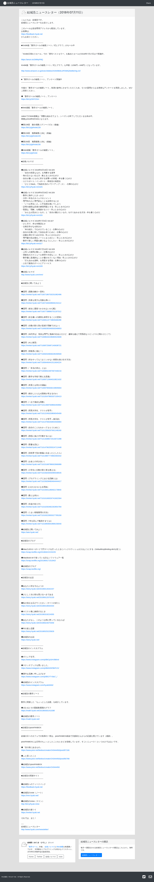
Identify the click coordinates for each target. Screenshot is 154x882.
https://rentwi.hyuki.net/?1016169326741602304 (41, 498)
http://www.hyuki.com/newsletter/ (35, 829)
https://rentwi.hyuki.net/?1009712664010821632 (41, 379)
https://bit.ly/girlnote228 (31, 127)
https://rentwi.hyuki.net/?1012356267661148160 (41, 430)
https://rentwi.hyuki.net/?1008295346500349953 (41, 328)
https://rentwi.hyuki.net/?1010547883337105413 (41, 396)
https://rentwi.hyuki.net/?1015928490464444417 (41, 481)
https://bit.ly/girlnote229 (31, 136)
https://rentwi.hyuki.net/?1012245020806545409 (41, 413)
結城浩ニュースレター (17, 3)
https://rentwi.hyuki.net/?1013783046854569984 (41, 422)
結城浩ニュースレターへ (91, 855)
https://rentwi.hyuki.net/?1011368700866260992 (41, 405)
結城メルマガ (50, 847)
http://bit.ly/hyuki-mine (30, 804)
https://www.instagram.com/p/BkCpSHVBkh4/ (40, 660)
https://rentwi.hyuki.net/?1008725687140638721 (41, 345)
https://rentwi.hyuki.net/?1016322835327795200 (41, 515)
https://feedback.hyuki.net (32, 34)
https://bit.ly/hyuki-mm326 (32, 215)
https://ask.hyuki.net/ (29, 532)
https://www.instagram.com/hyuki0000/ (37, 685)
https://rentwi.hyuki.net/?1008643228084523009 (41, 337)
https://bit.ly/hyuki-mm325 (32, 187)
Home (31, 857)
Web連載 (59, 847)
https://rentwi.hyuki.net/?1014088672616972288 (41, 439)
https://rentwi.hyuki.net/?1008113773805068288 (41, 320)
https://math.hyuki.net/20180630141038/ (38, 711)
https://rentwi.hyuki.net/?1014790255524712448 (41, 447)
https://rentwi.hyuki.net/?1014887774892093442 (41, 456)
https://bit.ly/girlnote (29, 153)
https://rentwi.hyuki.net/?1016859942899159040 (41, 524)
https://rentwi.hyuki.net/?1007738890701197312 (41, 311)
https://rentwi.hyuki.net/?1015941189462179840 (41, 490)
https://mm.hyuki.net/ (30, 795)
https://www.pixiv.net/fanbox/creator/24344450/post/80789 (45, 759)
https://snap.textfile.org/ (31, 569)
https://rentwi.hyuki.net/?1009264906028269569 (41, 354)
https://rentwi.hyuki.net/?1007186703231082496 (41, 294)
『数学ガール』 (33, 847)
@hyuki (51, 842)
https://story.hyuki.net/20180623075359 (37, 623)
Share (148, 3)
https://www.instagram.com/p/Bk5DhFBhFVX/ (40, 668)
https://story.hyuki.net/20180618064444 (37, 606)
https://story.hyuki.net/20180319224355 (37, 614)
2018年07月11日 (38, 3)
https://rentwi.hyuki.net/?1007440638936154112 (41, 303)
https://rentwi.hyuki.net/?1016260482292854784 (41, 507)
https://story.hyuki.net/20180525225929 (37, 631)
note (60, 857)
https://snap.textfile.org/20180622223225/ (38, 552)
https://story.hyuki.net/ (30, 640)
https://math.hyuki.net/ (30, 719)
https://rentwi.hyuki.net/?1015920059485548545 (41, 473)
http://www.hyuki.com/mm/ (32, 275)
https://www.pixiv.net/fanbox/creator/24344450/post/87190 (45, 750)
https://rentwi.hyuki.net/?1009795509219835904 (41, 388)
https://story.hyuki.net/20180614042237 (37, 589)
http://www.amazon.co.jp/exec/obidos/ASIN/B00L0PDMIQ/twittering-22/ (51, 71)
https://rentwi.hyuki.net (30, 812)
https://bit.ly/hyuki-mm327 (32, 243)
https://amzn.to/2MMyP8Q (32, 59)
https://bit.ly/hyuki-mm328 (32, 266)
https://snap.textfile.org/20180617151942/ (38, 561)
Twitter (39, 857)
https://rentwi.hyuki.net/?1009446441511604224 (41, 362)
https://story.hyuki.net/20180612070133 (37, 597)
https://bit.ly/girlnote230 (31, 144)
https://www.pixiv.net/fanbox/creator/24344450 (40, 767)
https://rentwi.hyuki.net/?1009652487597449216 (41, 371)
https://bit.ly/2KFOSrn (30, 99)
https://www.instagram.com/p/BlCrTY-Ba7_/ (39, 677)
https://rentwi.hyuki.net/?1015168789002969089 (41, 464)
